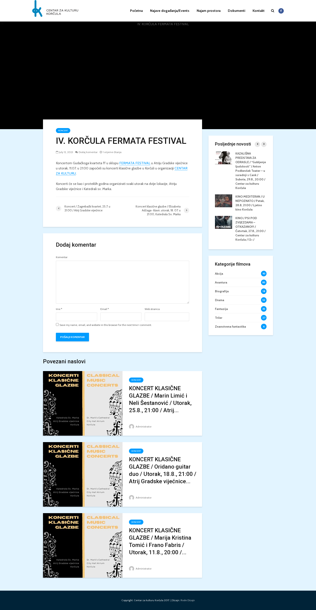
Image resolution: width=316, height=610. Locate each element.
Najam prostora (209, 11)
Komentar (61, 257)
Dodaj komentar (88, 152)
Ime (59, 309)
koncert (63, 130)
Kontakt (259, 11)
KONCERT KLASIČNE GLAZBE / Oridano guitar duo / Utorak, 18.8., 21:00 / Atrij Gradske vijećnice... (162, 470)
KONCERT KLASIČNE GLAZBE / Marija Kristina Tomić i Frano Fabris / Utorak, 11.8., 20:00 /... (160, 541)
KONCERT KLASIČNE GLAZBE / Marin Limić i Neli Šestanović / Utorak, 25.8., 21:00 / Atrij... (160, 399)
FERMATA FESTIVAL (134, 163)
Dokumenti (236, 11)
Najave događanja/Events (169, 11)
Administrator (143, 426)
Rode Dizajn (188, 600)
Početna (136, 11)
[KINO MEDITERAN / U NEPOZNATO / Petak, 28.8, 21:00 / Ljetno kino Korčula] (223, 200)
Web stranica (152, 309)
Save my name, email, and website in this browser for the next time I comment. (106, 325)
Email (104, 309)
